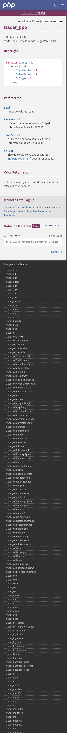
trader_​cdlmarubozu (16, 489)
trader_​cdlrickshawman (18, 517)
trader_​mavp (12, 701)
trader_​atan (12, 309)
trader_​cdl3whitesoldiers (18, 360)
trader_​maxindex (14, 709)
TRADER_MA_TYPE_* (19, 158)
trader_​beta (12, 325)
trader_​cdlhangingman (17, 430)
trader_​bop (11, 329)
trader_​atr (11, 313)
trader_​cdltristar (14, 560)
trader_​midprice (14, 724)
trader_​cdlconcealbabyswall (20, 383)
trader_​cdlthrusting (16, 556)
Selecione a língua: (29, 21)
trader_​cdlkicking (14, 470)
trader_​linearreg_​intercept (19, 666)
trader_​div (11, 599)
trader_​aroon (12, 297)
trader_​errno (12, 611)
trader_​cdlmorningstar (17, 505)
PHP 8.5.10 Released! (33, 13)
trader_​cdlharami (15, 434)
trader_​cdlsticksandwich (18, 544)
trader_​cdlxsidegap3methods (21, 572)
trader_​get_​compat (15, 622)
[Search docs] (56, 5)
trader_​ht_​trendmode (17, 650)
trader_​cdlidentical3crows (19, 458)
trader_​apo (11, 293)
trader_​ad (11, 274)
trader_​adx (11, 285)
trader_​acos (12, 270)
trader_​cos (11, 587)
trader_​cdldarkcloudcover (19, 391)
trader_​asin (12, 305)
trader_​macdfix (13, 693)
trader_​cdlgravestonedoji (19, 423)
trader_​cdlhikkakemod (17, 450)
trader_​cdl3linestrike (16, 348)
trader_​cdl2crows (14, 336)
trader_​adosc (12, 282)
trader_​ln (10, 673)
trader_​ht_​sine (13, 642)
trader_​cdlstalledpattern (18, 540)
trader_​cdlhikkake (15, 446)
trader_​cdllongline (15, 485)
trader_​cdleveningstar (17, 415)
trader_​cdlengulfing (16, 407)
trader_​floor (12, 619)
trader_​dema (12, 595)
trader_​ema (12, 607)
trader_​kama (12, 654)
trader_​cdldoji (13, 395)
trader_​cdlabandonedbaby (19, 364)
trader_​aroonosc (14, 301)
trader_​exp (11, 615)
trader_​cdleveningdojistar (19, 411)
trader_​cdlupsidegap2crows (20, 568)
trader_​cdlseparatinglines (19, 525)
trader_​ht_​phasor (15, 638)
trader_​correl (12, 583)
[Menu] (62, 5)
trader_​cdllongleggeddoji (18, 481)
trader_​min (11, 728)
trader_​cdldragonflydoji (18, 403)
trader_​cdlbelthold (15, 372)
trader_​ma (11, 681)
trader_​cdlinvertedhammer (20, 466)
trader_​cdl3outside (15, 352)
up (6, 236)
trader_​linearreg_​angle (17, 662)
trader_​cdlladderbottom (18, 477)
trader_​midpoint (14, 720)
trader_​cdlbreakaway (16, 376)
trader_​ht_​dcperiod (16, 630)
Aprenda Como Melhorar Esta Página (25, 207)
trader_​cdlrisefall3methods (20, 521)
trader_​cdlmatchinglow (17, 493)
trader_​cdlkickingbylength (19, 474)
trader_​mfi (11, 717)
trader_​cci (11, 332)
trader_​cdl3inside (15, 344)
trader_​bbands (13, 321)
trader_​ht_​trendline (16, 646)
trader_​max (12, 705)
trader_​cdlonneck (15, 509)
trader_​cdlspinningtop (17, 536)
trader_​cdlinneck (14, 462)
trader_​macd (12, 685)
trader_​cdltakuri (14, 548)
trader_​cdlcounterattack (18, 387)
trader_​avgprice (14, 317)
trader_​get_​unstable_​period (20, 626)
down (11, 236)
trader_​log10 (12, 677)
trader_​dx (11, 603)
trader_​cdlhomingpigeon (18, 454)
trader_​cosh (12, 591)
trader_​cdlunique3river (17, 564)
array (14, 66)
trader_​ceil (11, 575)
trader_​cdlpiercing (15, 513)
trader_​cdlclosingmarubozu (20, 380)
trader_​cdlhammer (15, 427)
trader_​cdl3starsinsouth (18, 356)
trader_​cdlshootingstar (17, 528)
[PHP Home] (9, 5)
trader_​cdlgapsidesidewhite (20, 419)
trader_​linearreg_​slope (17, 670)
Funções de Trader (16, 264)
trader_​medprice (14, 713)
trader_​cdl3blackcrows (17, 340)
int (12, 70)
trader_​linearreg (14, 658)
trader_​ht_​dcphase (15, 634)
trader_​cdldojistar (15, 399)
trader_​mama (13, 697)
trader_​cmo (12, 579)
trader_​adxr (12, 289)
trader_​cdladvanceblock (18, 368)
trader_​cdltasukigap (16, 552)
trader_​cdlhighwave (16, 442)
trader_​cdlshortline (16, 532)
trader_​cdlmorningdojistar (19, 501)
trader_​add (11, 278)
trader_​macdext (14, 689)
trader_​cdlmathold (15, 497)
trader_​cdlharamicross (17, 438)
